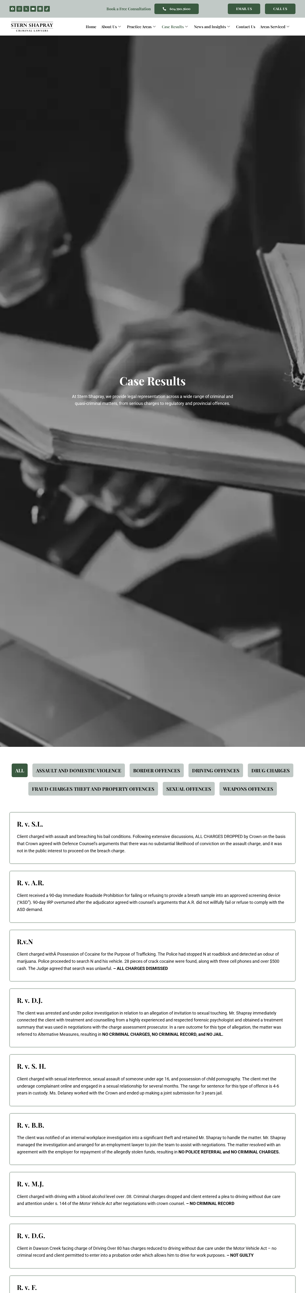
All (19, 770)
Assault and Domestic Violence (78, 770)
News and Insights (210, 26)
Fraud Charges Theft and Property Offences (93, 788)
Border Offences (156, 770)
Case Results (173, 26)
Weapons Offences (248, 788)
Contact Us (245, 26)
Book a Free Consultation (129, 8)
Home (91, 26)
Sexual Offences (188, 788)
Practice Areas (139, 26)
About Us (109, 26)
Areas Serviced (272, 26)
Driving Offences (215, 770)
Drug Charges (270, 770)
